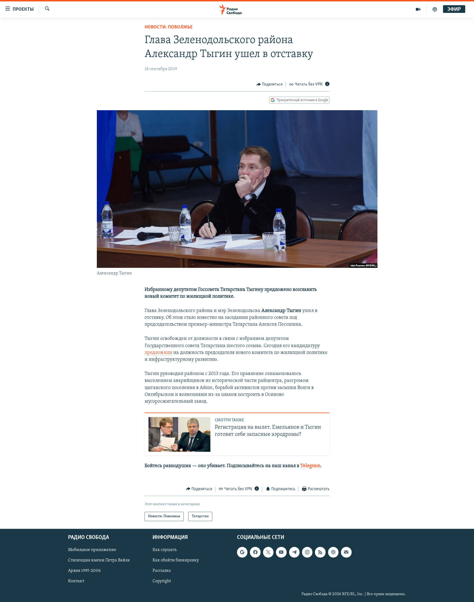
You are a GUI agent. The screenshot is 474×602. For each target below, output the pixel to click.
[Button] (269, 84)
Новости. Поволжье (169, 27)
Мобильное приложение (92, 550)
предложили (158, 352)
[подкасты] (435, 9)
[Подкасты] (333, 552)
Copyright (162, 581)
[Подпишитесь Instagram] (307, 552)
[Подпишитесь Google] (242, 552)
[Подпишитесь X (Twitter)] (268, 552)
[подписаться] (346, 552)
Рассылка (162, 571)
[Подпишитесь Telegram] (294, 552)
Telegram (310, 466)
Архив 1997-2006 (84, 571)
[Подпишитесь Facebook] (255, 552)
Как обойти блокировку (176, 560)
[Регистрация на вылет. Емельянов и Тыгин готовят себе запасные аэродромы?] (179, 434)
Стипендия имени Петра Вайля (99, 560)
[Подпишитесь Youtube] (281, 552)
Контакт (76, 581)
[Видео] (418, 9)
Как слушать (165, 550)
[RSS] (320, 552)
